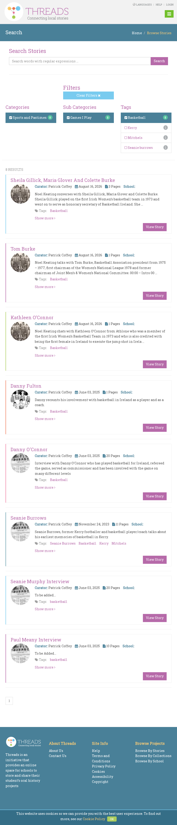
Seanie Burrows (28, 518)
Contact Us (57, 756)
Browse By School (149, 761)
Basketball (136, 117)
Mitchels (134, 137)
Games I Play (80, 117)
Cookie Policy (94, 819)
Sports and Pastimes (29, 117)
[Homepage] (56, 12)
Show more (44, 218)
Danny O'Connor (29, 449)
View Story (155, 227)
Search (159, 61)
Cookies (98, 771)
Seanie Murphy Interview (40, 581)
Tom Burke (23, 249)
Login (170, 4)
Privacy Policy (103, 766)
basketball (58, 601)
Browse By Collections (153, 756)
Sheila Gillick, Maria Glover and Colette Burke (63, 180)
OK (112, 819)
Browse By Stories (150, 750)
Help (159, 4)
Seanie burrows (140, 147)
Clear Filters (87, 95)
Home (137, 33)
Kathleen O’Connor (32, 317)
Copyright (100, 781)
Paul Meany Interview (36, 640)
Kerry (132, 128)
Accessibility (102, 776)
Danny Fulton (26, 386)
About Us (56, 750)
